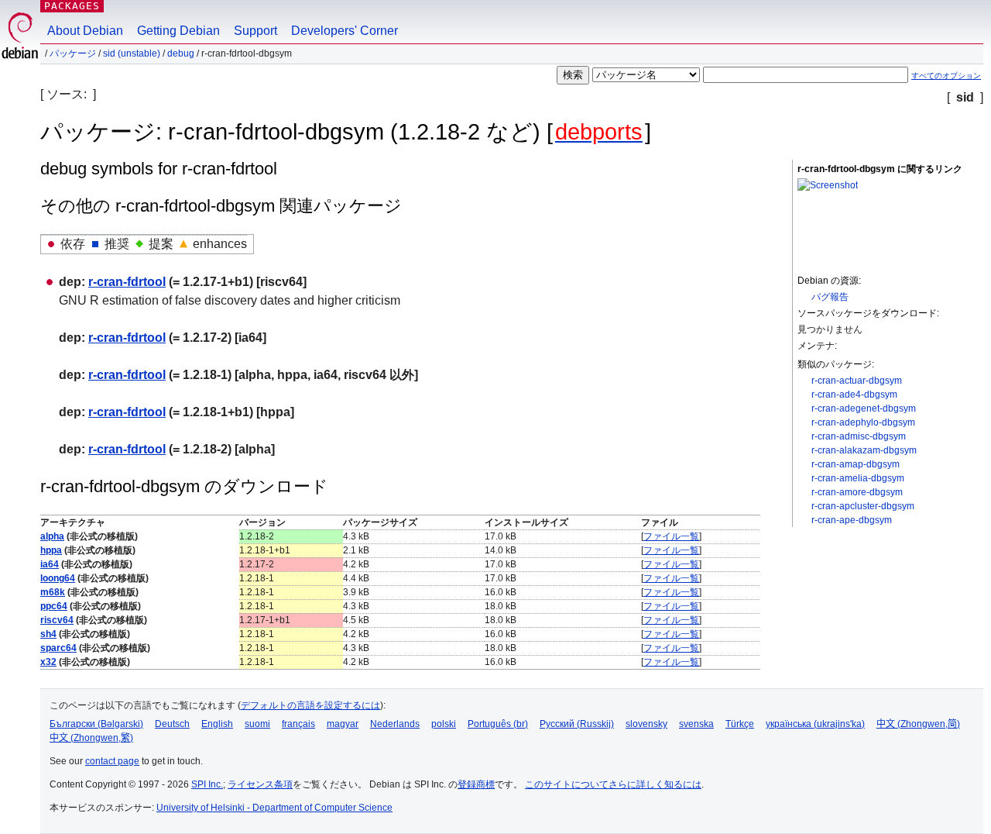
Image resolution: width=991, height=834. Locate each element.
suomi (257, 724)
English (217, 724)
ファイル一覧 (671, 536)
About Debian (85, 30)
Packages (72, 6)
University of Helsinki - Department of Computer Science (274, 807)
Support (255, 30)
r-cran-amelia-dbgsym (857, 478)
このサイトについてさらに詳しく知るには (613, 784)
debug (180, 53)
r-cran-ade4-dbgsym (854, 394)
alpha (52, 536)
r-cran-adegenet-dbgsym (863, 408)
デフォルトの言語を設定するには (310, 705)
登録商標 (476, 784)
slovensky (646, 724)
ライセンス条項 (260, 784)
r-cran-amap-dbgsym (855, 464)
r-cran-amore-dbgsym (857, 492)
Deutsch (172, 724)
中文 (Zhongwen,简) (918, 724)
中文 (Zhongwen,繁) (91, 737)
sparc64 (58, 648)
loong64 (57, 578)
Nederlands (395, 724)
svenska (696, 724)
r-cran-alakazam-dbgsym (864, 450)
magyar (342, 724)
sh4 (48, 634)
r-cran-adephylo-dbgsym (863, 422)
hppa (51, 550)
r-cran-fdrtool (127, 281)
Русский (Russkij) (577, 724)
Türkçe (739, 724)
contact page (112, 761)
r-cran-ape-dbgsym (851, 520)
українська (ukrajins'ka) (815, 724)
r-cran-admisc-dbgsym (858, 436)
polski (443, 724)
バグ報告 (830, 296)
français (298, 724)
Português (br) (498, 724)
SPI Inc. (207, 784)
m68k (52, 592)
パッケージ (73, 53)
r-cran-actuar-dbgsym (856, 380)
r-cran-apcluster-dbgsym (862, 506)
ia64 (49, 564)
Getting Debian (178, 30)
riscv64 (57, 620)
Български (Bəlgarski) (96, 724)
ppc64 (53, 606)
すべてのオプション (946, 75)
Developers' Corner (344, 30)
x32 (48, 662)
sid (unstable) (131, 53)
